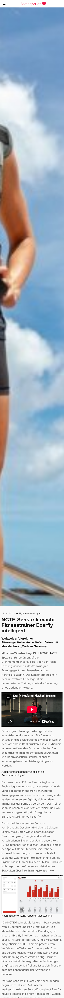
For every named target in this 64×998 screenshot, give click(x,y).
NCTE (18, 613)
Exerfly (20, 674)
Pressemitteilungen (31, 613)
